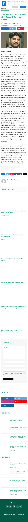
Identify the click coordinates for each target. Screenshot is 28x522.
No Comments (15, 25)
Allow (24, 6)
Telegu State (7, 510)
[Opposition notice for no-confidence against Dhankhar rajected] (5, 491)
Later (17, 6)
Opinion (15, 514)
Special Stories (8, 514)
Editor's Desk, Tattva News (10, 23)
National (20, 510)
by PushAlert (4, 7)
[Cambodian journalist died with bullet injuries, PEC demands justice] (14, 272)
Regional (14, 510)
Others (20, 512)
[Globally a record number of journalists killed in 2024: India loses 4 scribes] (14, 201)
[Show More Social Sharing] (25, 28)
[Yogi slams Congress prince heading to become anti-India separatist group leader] (5, 437)
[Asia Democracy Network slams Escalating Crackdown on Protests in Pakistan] (14, 320)
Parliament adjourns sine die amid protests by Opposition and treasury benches (18, 482)
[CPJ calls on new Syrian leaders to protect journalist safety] (14, 225)
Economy (15, 512)
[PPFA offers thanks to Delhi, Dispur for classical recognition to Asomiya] (5, 428)
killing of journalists (6, 167)
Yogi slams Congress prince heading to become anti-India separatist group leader (18, 437)
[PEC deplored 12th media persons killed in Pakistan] (14, 249)
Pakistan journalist (6, 169)
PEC (12, 169)
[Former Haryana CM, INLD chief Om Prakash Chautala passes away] (5, 472)
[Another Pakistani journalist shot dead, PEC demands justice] (14, 40)
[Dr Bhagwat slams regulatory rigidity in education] (5, 463)
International (5, 10)
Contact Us (21, 514)
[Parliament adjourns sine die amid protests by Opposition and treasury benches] (5, 481)
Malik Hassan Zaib (15, 167)
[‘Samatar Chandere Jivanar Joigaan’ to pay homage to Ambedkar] (5, 419)
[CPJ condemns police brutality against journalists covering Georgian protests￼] (14, 296)
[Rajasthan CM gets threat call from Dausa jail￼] (5, 447)
